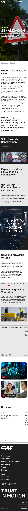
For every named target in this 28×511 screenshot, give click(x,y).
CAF (2, 453)
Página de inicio (4, 62)
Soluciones (12, 62)
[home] (3, 2)
